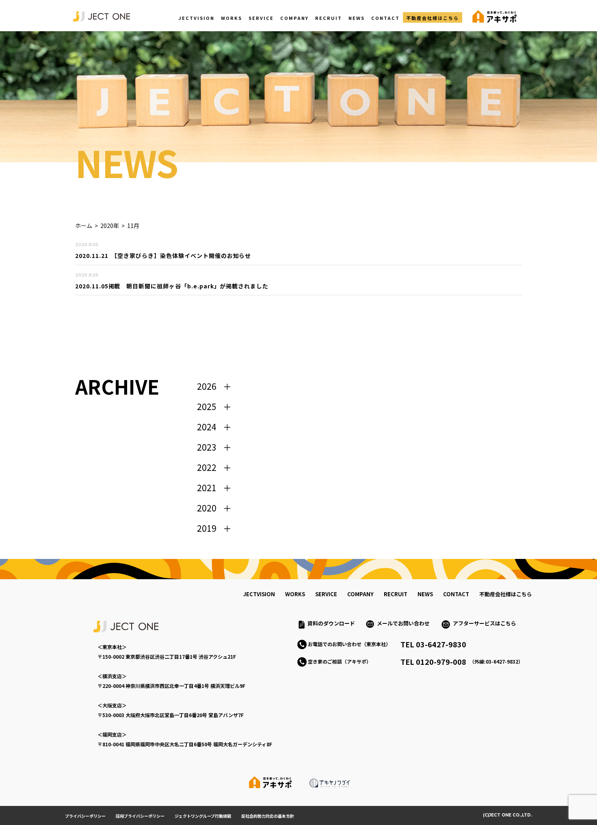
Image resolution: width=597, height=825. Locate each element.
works (295, 594)
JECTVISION (196, 18)
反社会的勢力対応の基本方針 (267, 816)
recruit (395, 594)
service (326, 594)
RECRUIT (328, 18)
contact (456, 594)
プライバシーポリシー (85, 816)
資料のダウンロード (331, 623)
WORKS (231, 18)
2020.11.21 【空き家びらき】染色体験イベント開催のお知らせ (163, 255)
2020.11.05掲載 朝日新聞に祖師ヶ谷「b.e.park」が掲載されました (171, 286)
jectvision (259, 594)
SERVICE (261, 18)
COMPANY (294, 18)
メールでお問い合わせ (406, 623)
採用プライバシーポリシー (140, 816)
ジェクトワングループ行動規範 (203, 816)
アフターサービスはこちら (484, 623)
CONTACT (385, 18)
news (425, 594)
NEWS (356, 18)
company (360, 594)
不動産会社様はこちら (432, 18)
